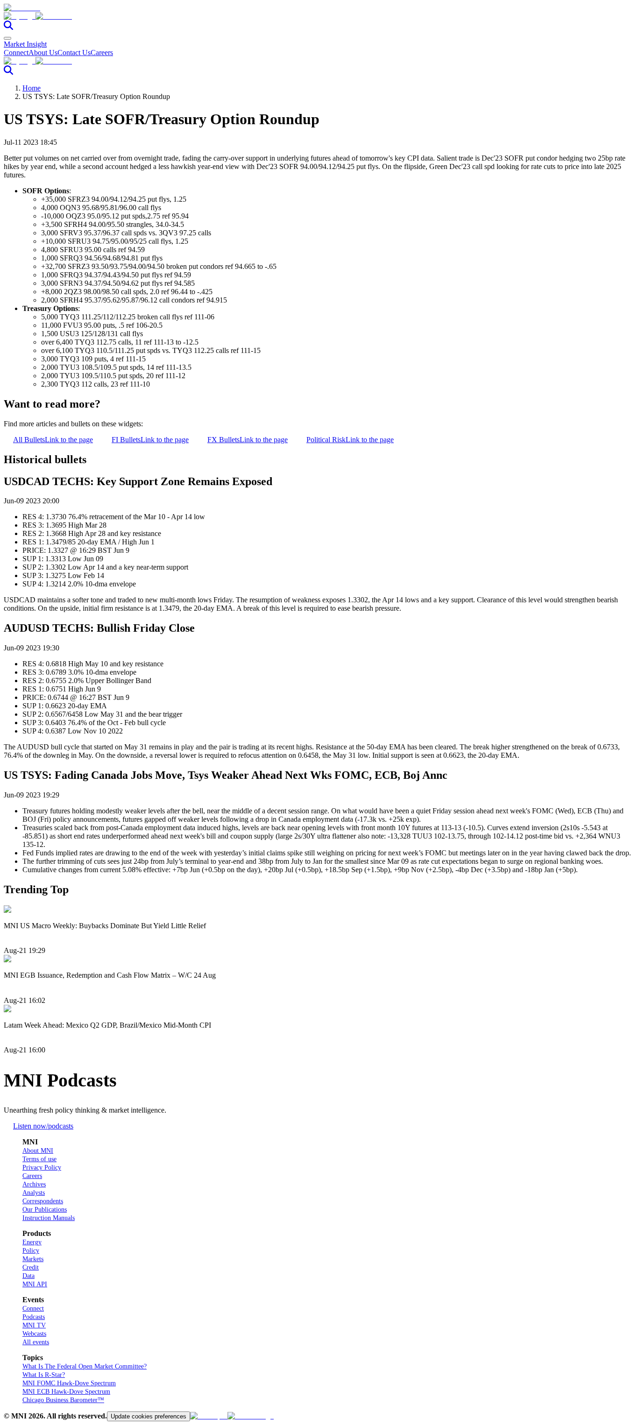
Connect (16, 52)
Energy (32, 1242)
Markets (32, 1259)
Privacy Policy (41, 1167)
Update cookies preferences (148, 1416)
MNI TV (34, 1325)
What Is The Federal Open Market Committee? (84, 1366)
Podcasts (33, 1316)
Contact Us (74, 52)
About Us (42, 52)
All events (35, 1342)
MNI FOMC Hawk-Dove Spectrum (69, 1383)
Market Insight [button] (25, 44)
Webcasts (34, 1333)
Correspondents (42, 1201)
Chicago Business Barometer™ (63, 1400)
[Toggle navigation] (7, 38)
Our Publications (44, 1209)
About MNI (37, 1150)
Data (28, 1275)
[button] (319, 16)
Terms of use (39, 1159)
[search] (8, 27)
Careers (102, 52)
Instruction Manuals (48, 1217)
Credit (30, 1267)
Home (31, 88)
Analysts (33, 1192)
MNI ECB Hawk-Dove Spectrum (66, 1391)
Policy (30, 1250)
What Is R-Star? (43, 1374)
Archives (34, 1184)
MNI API (34, 1284)
